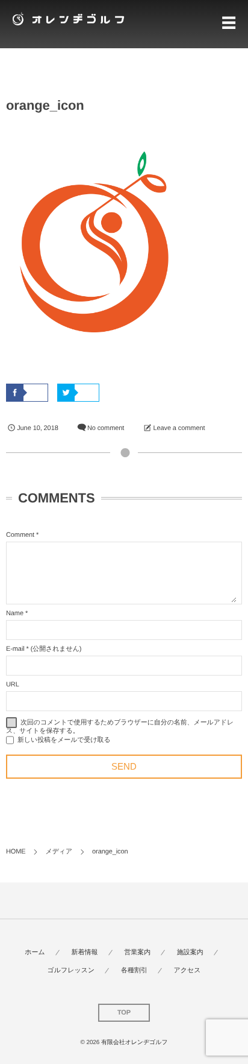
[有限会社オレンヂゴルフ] (66, 18)
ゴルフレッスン (71, 970)
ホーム (35, 952)
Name (14, 613)
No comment (105, 428)
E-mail (15, 649)
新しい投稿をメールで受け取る (64, 740)
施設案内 (190, 952)
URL (12, 684)
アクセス (187, 970)
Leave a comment (179, 428)
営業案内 (137, 952)
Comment (20, 535)
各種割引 (134, 970)
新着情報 (85, 952)
